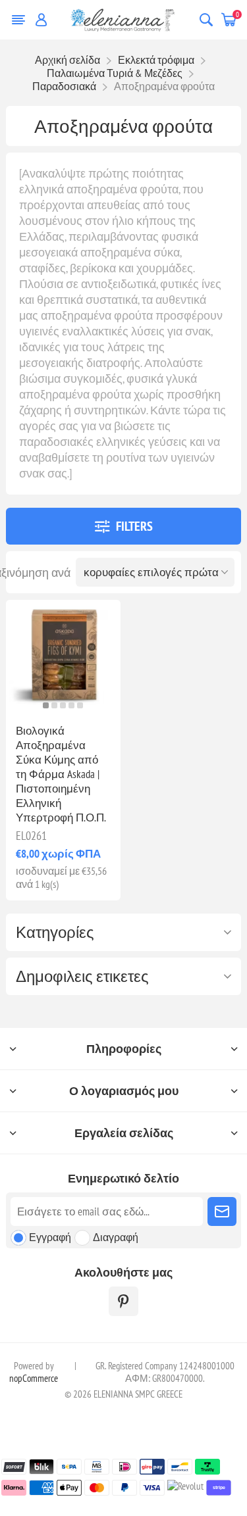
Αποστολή (221, 1211)
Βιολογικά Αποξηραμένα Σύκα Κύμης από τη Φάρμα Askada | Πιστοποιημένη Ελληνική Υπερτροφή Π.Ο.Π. (61, 774)
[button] (46, 705)
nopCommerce (33, 1378)
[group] (63, 657)
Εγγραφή (50, 1237)
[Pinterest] (123, 1301)
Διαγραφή (115, 1237)
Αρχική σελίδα (67, 59)
